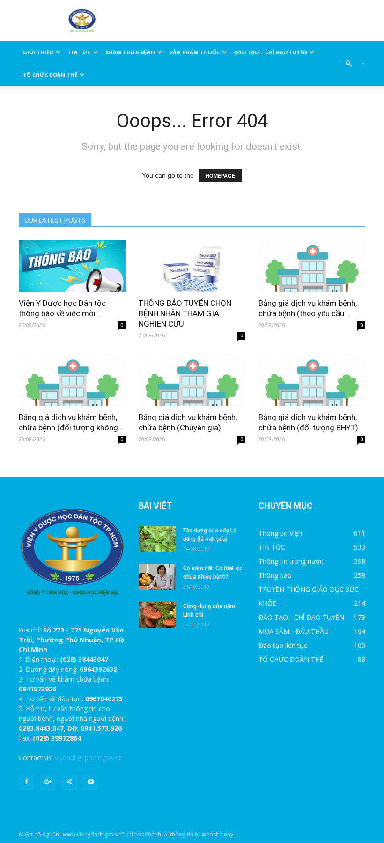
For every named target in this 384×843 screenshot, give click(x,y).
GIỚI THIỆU (38, 52)
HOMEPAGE (220, 176)
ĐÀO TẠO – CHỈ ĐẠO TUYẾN (270, 52)
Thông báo (275, 575)
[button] (351, 63)
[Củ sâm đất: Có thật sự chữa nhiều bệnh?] (157, 577)
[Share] (69, 782)
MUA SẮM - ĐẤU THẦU (293, 631)
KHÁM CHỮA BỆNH (130, 52)
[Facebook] (26, 782)
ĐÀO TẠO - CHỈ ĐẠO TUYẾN (301, 617)
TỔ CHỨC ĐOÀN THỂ (50, 74)
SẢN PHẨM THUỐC (195, 52)
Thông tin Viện (280, 533)
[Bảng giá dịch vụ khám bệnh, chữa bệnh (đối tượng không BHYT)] (72, 380)
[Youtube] (90, 782)
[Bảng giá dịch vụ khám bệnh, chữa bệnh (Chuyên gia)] (192, 380)
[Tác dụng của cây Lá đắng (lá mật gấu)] (157, 539)
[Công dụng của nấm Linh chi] (157, 615)
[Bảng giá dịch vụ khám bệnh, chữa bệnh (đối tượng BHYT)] (311, 380)
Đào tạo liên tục (282, 645)
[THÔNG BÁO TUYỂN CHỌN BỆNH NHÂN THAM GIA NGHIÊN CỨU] (192, 266)
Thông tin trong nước (290, 561)
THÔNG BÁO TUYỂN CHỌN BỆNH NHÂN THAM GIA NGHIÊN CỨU (185, 313)
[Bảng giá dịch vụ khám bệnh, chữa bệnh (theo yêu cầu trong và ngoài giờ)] (311, 266)
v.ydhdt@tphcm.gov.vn (89, 757)
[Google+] (47, 782)
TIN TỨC (79, 52)
